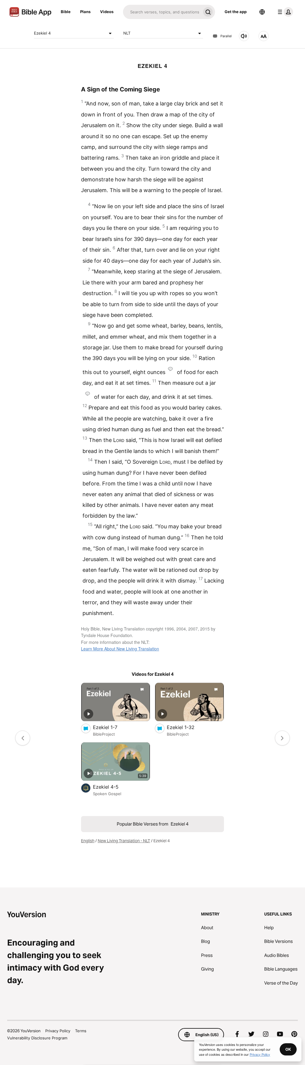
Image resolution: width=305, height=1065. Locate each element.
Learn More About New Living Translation (120, 649)
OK (288, 1049)
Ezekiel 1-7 (111, 727)
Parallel (226, 36)
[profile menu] (284, 12)
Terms (80, 1030)
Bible (66, 11)
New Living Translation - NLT (124, 840)
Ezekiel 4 (42, 33)
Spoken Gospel (107, 793)
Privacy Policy (57, 1030)
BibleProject (104, 734)
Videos (106, 11)
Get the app (236, 11)
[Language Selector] (262, 12)
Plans (85, 11)
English (87, 840)
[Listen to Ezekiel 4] (244, 36)
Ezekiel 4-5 (112, 787)
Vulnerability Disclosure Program (37, 1038)
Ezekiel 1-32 (186, 727)
